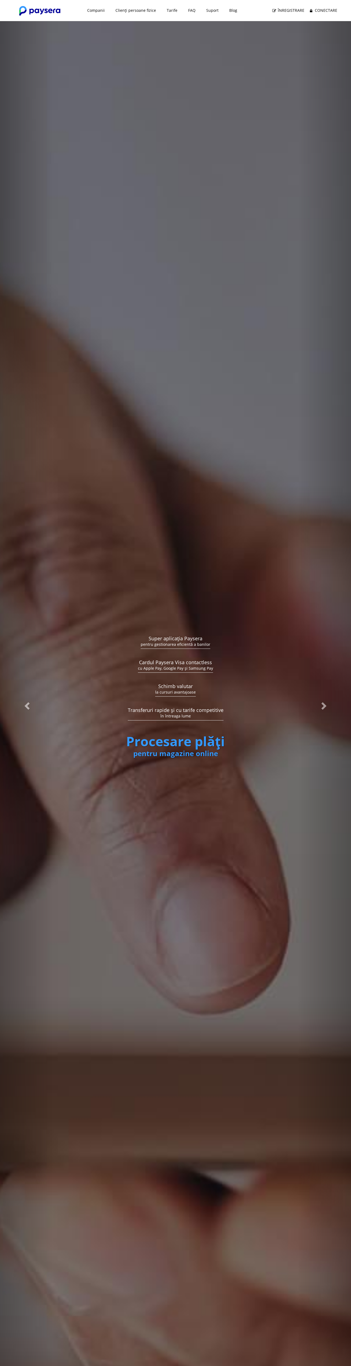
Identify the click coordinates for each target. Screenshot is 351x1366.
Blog (233, 10)
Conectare (325, 10)
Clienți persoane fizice (135, 10)
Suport (212, 10)
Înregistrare (290, 10)
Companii (96, 10)
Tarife (172, 10)
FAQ (192, 10)
